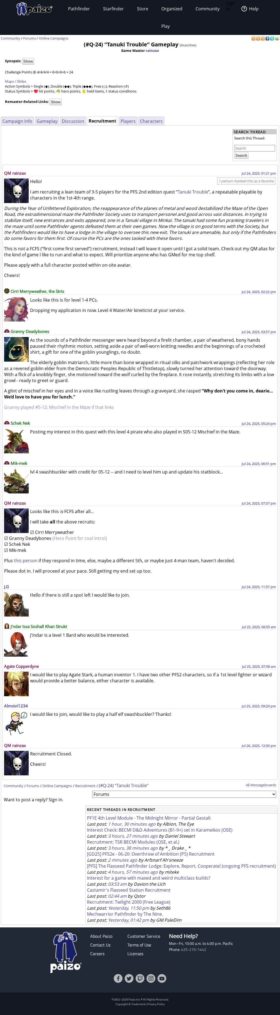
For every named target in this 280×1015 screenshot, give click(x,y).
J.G (6, 586)
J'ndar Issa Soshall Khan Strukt (39, 626)
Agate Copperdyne (21, 666)
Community (208, 9)
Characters (151, 121)
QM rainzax (15, 173)
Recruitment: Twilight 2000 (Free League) (128, 902)
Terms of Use (139, 945)
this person (25, 561)
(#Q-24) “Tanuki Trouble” (123, 785)
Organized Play (171, 17)
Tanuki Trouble (193, 192)
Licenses (135, 953)
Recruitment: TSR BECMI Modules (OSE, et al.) (133, 842)
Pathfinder (79, 9)
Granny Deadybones (30, 331)
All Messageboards (261, 784)
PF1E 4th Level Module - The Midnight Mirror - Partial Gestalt (149, 818)
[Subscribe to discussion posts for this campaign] (263, 38)
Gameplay (47, 121)
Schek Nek (20, 423)
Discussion (73, 121)
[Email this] (277, 38)
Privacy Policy (156, 1004)
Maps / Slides (15, 81)
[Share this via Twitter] (272, 38)
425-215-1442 (193, 949)
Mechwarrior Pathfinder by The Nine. (125, 914)
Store (142, 9)
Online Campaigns (53, 38)
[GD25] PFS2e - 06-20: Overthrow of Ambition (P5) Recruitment (151, 854)
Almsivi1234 (16, 706)
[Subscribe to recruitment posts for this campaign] (258, 38)
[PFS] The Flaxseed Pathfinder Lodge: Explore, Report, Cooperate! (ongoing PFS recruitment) (181, 866)
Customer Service (143, 936)
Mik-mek (19, 463)
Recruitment (85, 785)
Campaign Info (17, 121)
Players (128, 121)
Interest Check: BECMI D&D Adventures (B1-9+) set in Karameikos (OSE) (159, 830)
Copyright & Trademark (130, 1004)
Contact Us (100, 945)
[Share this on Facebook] (268, 38)
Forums (29, 38)
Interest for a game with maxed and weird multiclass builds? (148, 878)
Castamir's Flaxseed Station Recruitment (129, 890)
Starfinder (113, 9)
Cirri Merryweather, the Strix (37, 291)
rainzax (152, 50)
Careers (97, 953)
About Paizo (101, 936)
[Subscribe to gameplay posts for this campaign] (254, 38)
